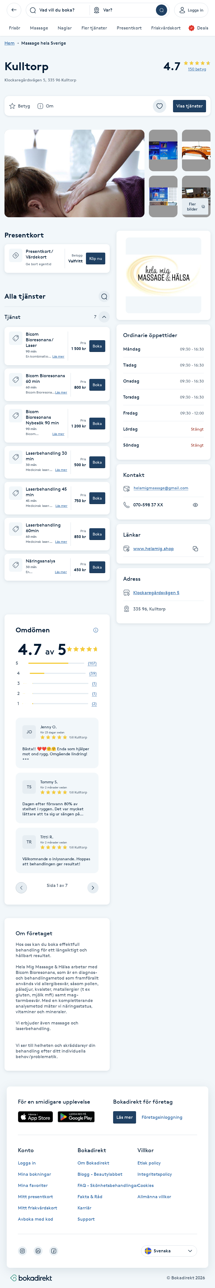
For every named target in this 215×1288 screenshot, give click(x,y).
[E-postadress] (165, 488)
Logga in (27, 1163)
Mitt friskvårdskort (37, 1208)
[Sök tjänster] (104, 296)
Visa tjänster (189, 106)
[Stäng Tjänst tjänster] (104, 316)
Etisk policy (149, 1163)
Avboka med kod (35, 1219)
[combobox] (58, 10)
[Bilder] (163, 275)
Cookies (145, 1185)
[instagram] (22, 1250)
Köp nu (95, 258)
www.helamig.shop (153, 548)
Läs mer (58, 356)
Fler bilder (192, 206)
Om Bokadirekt (93, 1163)
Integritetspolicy (154, 1174)
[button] (57, 258)
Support (86, 1219)
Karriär (84, 1208)
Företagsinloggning (162, 1117)
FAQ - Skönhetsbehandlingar (108, 1185)
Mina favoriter (33, 1185)
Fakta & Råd (90, 1196)
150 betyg (197, 69)
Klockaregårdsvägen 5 (156, 592)
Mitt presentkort (35, 1196)
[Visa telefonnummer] (195, 505)
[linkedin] (38, 1250)
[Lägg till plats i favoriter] (159, 106)
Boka (97, 346)
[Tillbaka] (14, 10)
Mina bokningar (34, 1174)
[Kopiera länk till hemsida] (195, 549)
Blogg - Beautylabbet (100, 1174)
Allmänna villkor (154, 1196)
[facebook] (53, 1250)
